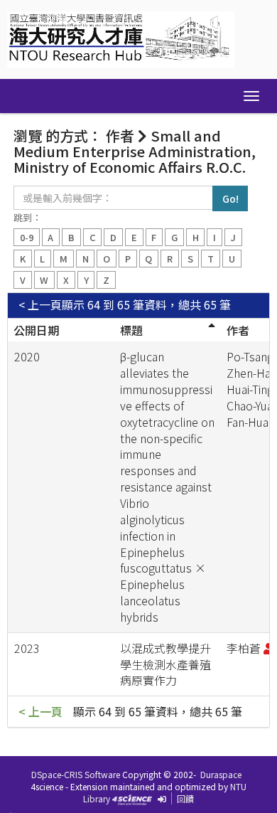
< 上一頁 (40, 305)
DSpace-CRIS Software (75, 774)
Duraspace (220, 774)
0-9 (26, 237)
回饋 (185, 798)
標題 (131, 330)
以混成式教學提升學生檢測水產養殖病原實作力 (165, 664)
